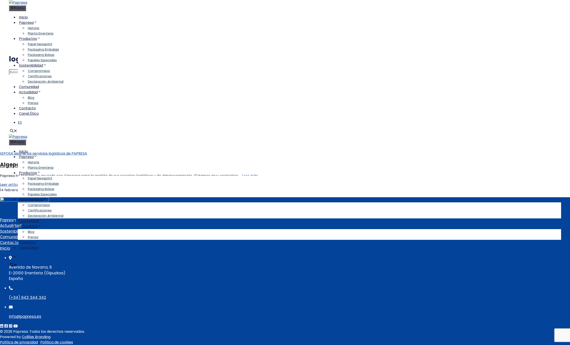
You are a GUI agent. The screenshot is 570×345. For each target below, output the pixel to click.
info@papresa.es (25, 316)
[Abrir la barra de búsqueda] (13, 131)
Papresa (26, 22)
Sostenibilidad (31, 65)
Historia (33, 28)
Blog (31, 97)
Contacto (27, 108)
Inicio (23, 17)
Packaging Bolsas (41, 55)
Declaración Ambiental (45, 81)
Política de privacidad (19, 342)
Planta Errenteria (40, 33)
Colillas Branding (36, 336)
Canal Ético (29, 113)
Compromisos (39, 71)
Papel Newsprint (40, 44)
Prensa (33, 103)
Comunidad (29, 86)
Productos (28, 38)
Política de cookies (56, 342)
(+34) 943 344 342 (27, 297)
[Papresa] (18, 2)
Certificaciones (40, 76)
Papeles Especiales (42, 60)
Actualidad (28, 92)
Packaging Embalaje (43, 49)
